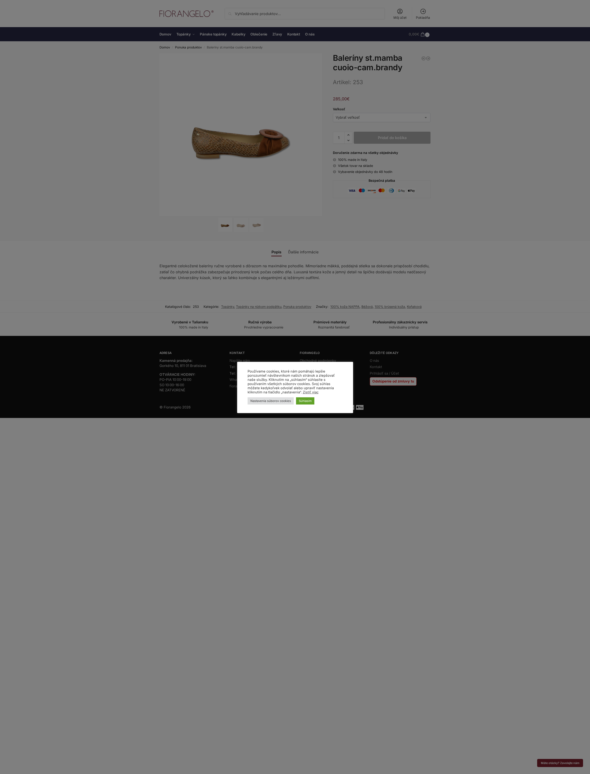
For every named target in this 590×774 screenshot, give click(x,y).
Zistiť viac (311, 392)
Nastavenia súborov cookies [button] (270, 401)
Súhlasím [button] (305, 401)
